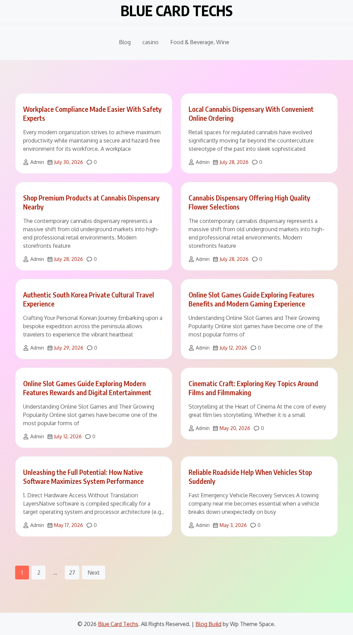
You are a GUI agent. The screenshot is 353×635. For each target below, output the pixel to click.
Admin (37, 162)
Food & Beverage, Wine (199, 42)
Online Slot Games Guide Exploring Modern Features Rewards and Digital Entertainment (87, 388)
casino (150, 42)
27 (72, 572)
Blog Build (208, 624)
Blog (125, 42)
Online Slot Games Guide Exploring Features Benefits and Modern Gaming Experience (251, 299)
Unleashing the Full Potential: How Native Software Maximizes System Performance (83, 476)
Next (94, 572)
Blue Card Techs (177, 10)
